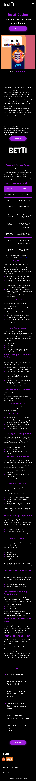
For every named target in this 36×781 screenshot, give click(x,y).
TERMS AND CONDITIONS (10, 767)
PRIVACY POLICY (7, 772)
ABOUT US (5, 765)
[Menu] (33, 4)
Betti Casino (23, 257)
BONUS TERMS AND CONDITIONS (12, 770)
